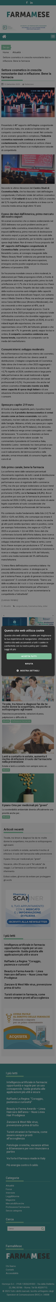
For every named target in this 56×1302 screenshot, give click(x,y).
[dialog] (28, 651)
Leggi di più (10, 649)
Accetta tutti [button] (29, 656)
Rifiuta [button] (29, 663)
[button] (28, 670)
